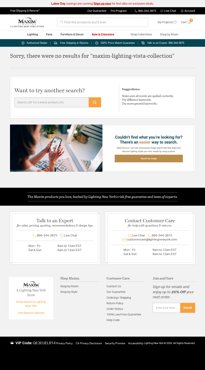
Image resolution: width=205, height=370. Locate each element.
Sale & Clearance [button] (103, 34)
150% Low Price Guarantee (124, 314)
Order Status (115, 309)
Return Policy (115, 303)
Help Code (113, 320)
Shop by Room (69, 286)
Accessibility (135, 343)
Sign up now (102, 3)
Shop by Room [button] (169, 34)
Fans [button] (49, 34)
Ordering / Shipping (119, 297)
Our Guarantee (96, 11)
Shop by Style (68, 292)
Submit (187, 307)
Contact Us (114, 286)
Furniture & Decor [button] (72, 34)
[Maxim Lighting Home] (27, 22)
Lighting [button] (32, 34)
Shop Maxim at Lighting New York (31, 304)
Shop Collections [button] (141, 34)
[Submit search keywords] (95, 102)
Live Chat (170, 11)
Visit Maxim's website (31, 313)
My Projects (165, 22)
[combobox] (102, 22)
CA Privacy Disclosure (89, 343)
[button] (188, 11)
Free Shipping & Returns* (24, 10)
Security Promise (115, 343)
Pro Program (119, 11)
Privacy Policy (64, 343)
